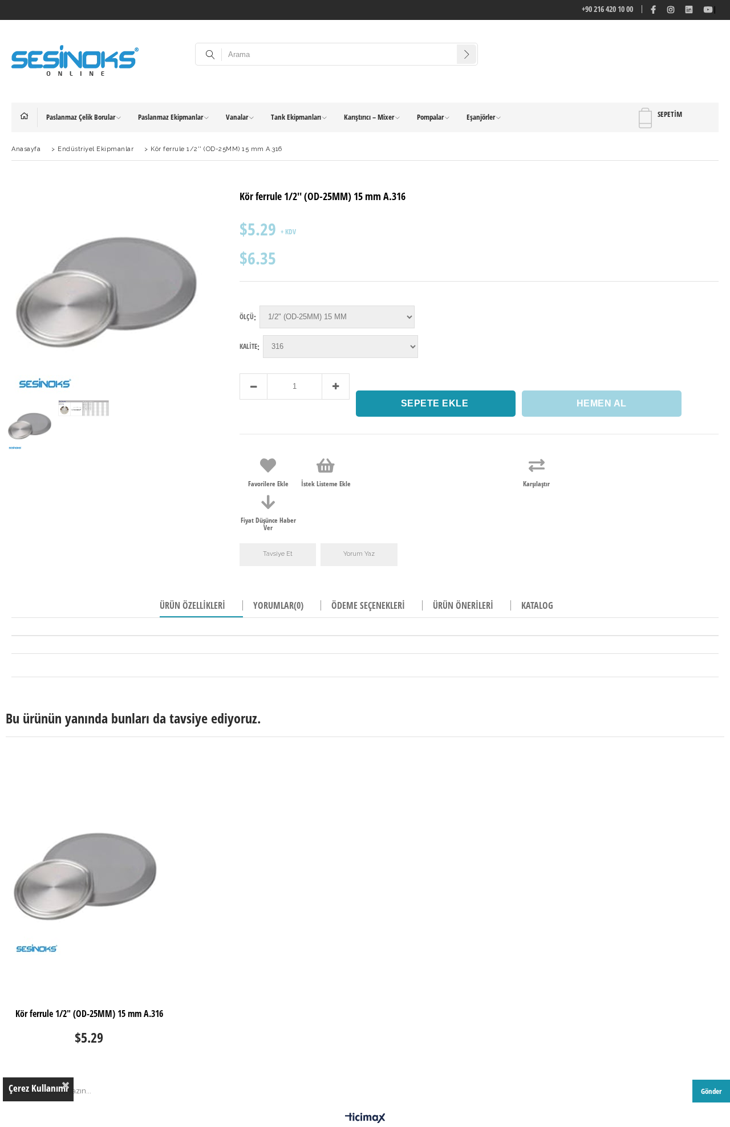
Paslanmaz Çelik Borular (80, 117)
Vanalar (237, 117)
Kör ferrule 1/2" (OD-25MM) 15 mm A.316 (89, 1014)
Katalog (537, 605)
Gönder (711, 1091)
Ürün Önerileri (463, 605)
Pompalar (430, 117)
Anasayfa (29, 117)
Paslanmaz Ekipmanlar (170, 117)
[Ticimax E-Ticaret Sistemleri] (365, 1118)
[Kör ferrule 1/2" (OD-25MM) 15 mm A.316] (89, 873)
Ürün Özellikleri (192, 605)
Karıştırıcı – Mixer (369, 117)
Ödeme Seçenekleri (368, 605)
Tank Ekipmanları (296, 117)
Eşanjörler (481, 117)
